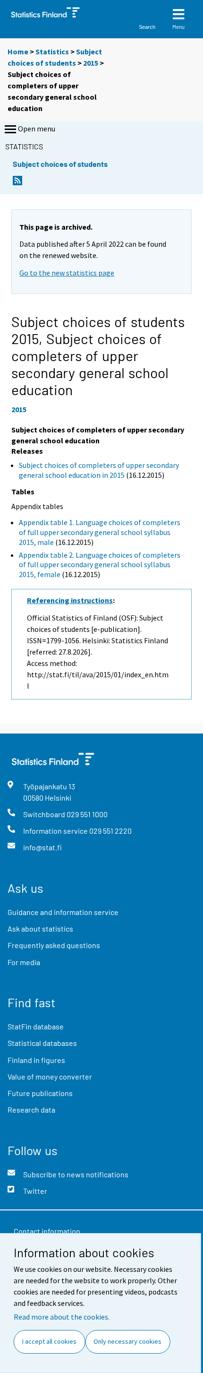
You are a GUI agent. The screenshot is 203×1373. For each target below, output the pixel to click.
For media (24, 962)
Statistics (52, 51)
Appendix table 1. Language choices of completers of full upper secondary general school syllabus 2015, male (99, 532)
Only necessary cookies (127, 1341)
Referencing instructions (70, 600)
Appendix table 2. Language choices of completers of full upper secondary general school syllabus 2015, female (99, 564)
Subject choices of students (60, 163)
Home (18, 51)
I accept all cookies (49, 1341)
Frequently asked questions (54, 945)
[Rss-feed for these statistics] (17, 183)
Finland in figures (36, 1059)
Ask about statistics (40, 928)
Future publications (40, 1092)
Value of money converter (50, 1076)
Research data (31, 1109)
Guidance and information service (63, 911)
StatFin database (36, 1026)
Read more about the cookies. (62, 1316)
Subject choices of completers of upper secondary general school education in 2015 (99, 470)
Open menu (36, 128)
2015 (90, 63)
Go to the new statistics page (66, 272)
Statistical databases (42, 1042)
